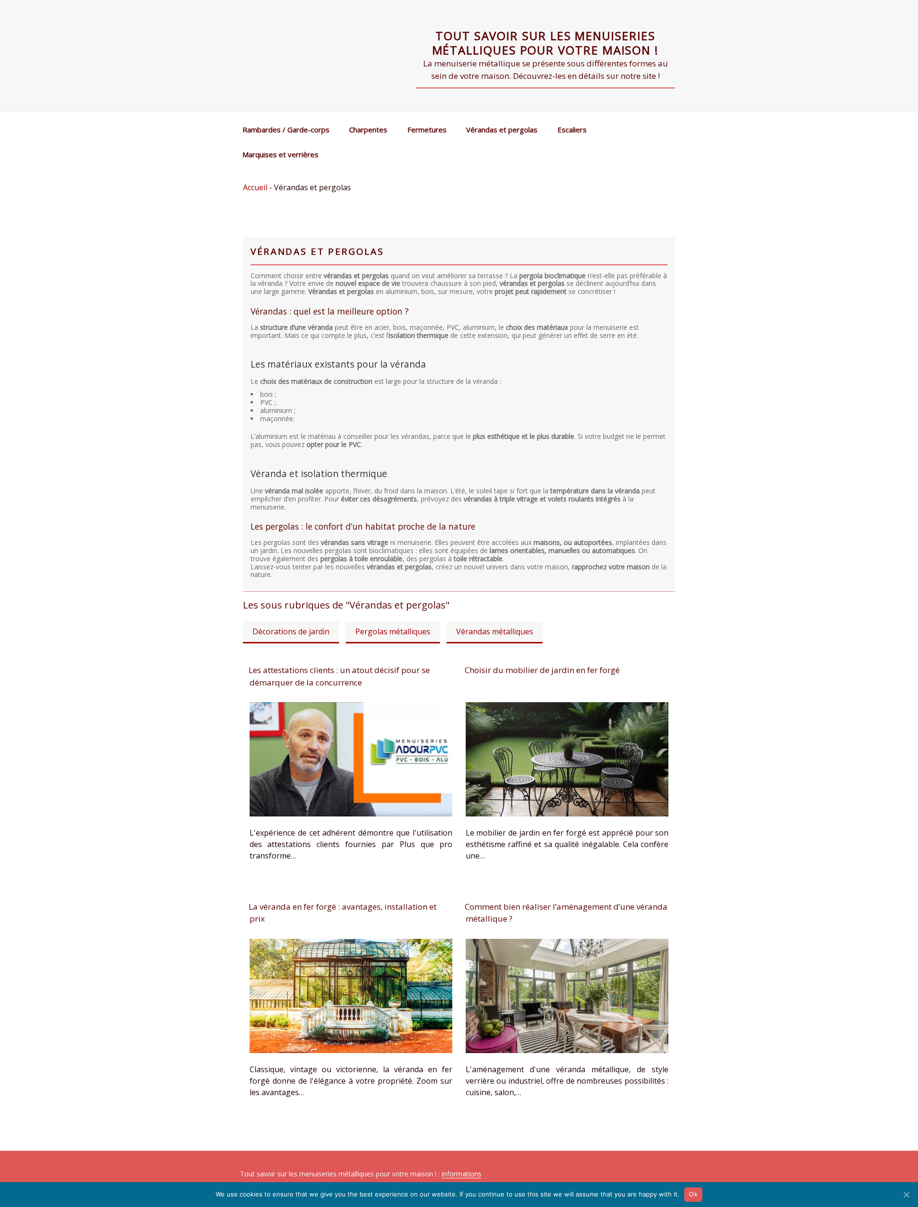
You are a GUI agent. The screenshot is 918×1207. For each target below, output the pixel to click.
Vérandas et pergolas (501, 129)
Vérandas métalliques (494, 631)
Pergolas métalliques (392, 631)
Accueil (255, 187)
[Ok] (906, 1194)
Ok (693, 1194)
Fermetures (427, 129)
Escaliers (572, 129)
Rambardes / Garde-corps (285, 129)
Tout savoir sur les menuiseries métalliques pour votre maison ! (545, 43)
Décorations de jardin (290, 631)
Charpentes (368, 129)
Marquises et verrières (280, 154)
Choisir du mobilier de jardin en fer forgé (542, 669)
